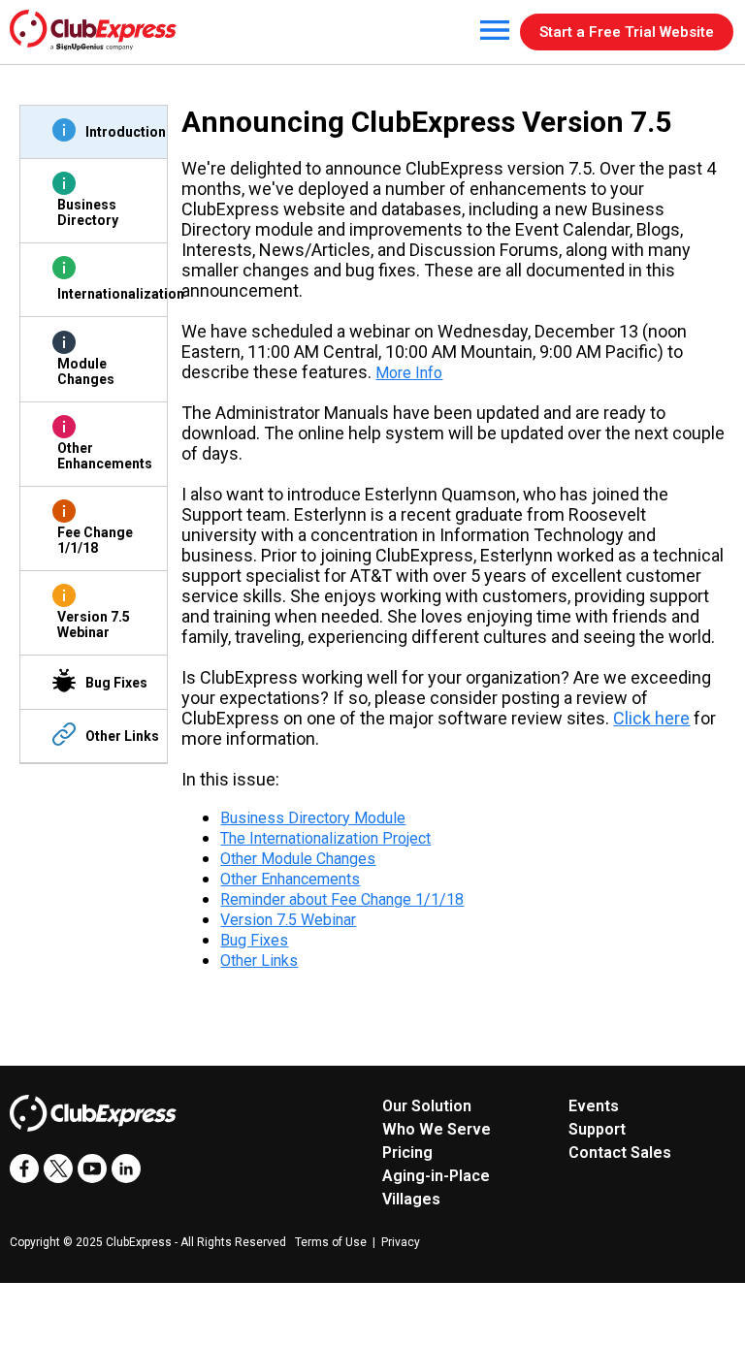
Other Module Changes (297, 858)
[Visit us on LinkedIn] (126, 1168)
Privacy (400, 1242)
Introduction (125, 132)
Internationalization (104, 294)
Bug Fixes (116, 682)
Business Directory (87, 212)
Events (593, 1106)
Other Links (122, 736)
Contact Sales (619, 1152)
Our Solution (426, 1106)
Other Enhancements (104, 455)
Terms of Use (331, 1242)
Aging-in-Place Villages (436, 1187)
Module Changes (85, 371)
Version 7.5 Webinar (93, 624)
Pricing (407, 1152)
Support (597, 1129)
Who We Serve (436, 1129)
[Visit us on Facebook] (24, 1168)
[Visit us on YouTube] (92, 1168)
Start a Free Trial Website (626, 32)
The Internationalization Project (325, 838)
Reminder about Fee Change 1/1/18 (342, 899)
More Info (408, 373)
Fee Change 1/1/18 (95, 540)
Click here (651, 718)
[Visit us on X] (58, 1168)
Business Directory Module (312, 818)
